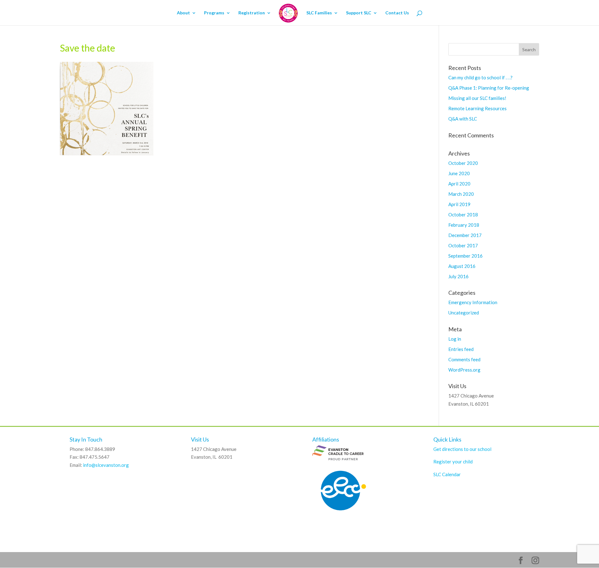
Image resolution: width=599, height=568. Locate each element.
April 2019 (459, 204)
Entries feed (461, 349)
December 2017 (465, 235)
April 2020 (459, 183)
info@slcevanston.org (106, 465)
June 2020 (459, 173)
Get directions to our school (462, 449)
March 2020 (461, 194)
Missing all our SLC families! (477, 98)
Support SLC (358, 13)
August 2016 (461, 266)
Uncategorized (463, 312)
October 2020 (463, 163)
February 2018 (463, 225)
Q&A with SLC (462, 118)
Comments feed (464, 359)
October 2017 (463, 245)
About (183, 13)
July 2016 (458, 276)
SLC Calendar (447, 474)
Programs (214, 13)
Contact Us (397, 13)
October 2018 (463, 214)
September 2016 (465, 256)
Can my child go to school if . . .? (480, 77)
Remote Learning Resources (477, 108)
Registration (251, 13)
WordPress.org (464, 370)
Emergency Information (472, 302)
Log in (454, 339)
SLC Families (319, 13)
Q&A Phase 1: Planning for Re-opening (488, 88)
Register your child (453, 461)
